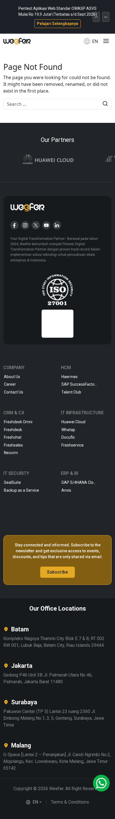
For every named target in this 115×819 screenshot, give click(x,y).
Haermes (69, 376)
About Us (12, 376)
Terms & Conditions (70, 802)
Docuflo (68, 437)
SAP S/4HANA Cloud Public (85, 482)
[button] (34, 802)
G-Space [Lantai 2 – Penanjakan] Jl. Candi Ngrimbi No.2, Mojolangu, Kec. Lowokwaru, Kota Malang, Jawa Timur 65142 (57, 761)
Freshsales (13, 445)
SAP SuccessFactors (79, 384)
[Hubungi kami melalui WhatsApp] (101, 783)
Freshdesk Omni (18, 422)
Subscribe (57, 572)
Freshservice (72, 445)
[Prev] (96, 17)
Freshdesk (13, 429)
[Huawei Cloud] (45, 159)
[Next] (105, 17)
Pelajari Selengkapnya (57, 23)
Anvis (66, 490)
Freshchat (12, 437)
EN (95, 41)
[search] (105, 104)
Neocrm (11, 452)
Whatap (68, 429)
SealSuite (12, 482)
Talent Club (71, 392)
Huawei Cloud (73, 422)
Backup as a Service (21, 490)
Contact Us (13, 392)
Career (10, 384)
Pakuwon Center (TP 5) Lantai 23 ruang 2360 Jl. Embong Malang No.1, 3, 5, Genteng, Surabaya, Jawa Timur (53, 718)
